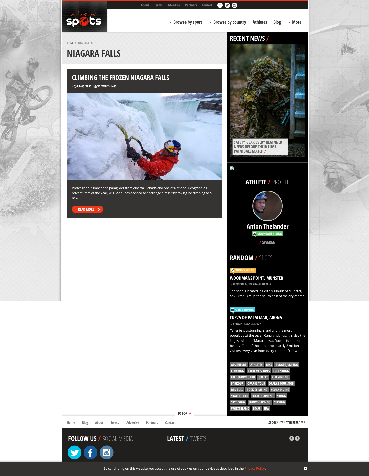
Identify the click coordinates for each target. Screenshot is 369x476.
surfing (279, 402)
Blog (277, 22)
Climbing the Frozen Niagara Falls (120, 77)
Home (70, 43)
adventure (239, 364)
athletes (256, 364)
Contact (207, 5)
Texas (256, 408)
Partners (191, 5)
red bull (237, 389)
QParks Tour (256, 383)
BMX (269, 364)
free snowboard (243, 377)
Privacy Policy (254, 468)
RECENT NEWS (247, 38)
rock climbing (257, 389)
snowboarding (259, 402)
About (145, 5)
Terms (158, 5)
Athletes (260, 22)
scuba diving (280, 389)
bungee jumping (287, 364)
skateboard (239, 396)
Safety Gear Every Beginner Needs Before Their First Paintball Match (258, 146)
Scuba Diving (244, 310)
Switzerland (240, 408)
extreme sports (259, 371)
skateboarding (262, 396)
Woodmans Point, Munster (256, 278)
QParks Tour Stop (281, 383)
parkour (237, 383)
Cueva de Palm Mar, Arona (256, 317)
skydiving (238, 402)
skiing (281, 396)
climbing (237, 371)
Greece (263, 377)
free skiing (281, 371)
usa (266, 408)
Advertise (173, 5)
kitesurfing (280, 377)
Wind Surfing (244, 270)
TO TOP (182, 413)
